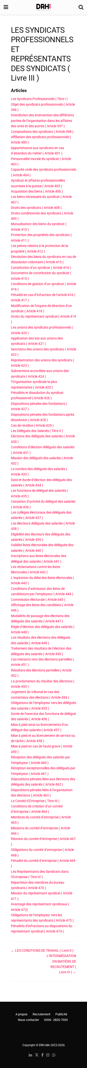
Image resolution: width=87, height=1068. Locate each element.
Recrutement (41, 1014)
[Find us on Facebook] (42, 1055)
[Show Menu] (6, 7)
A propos (21, 1014)
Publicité (61, 1014)
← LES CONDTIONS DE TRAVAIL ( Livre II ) (42, 950)
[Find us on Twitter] (37, 1055)
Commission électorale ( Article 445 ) (38, 600)
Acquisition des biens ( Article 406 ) (37, 191)
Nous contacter (28, 1020)
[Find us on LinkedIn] (30, 1055)
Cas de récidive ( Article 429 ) (32, 425)
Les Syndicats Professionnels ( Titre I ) (39, 99)
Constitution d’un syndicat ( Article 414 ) (41, 268)
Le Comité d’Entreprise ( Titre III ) (35, 801)
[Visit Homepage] (43, 7)
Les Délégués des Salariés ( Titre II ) (37, 431)
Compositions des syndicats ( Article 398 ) (42, 132)
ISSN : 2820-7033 (56, 1020)
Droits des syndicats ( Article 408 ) (36, 208)
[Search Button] (81, 7)
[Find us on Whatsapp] (54, 1055)
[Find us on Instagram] (48, 1055)
